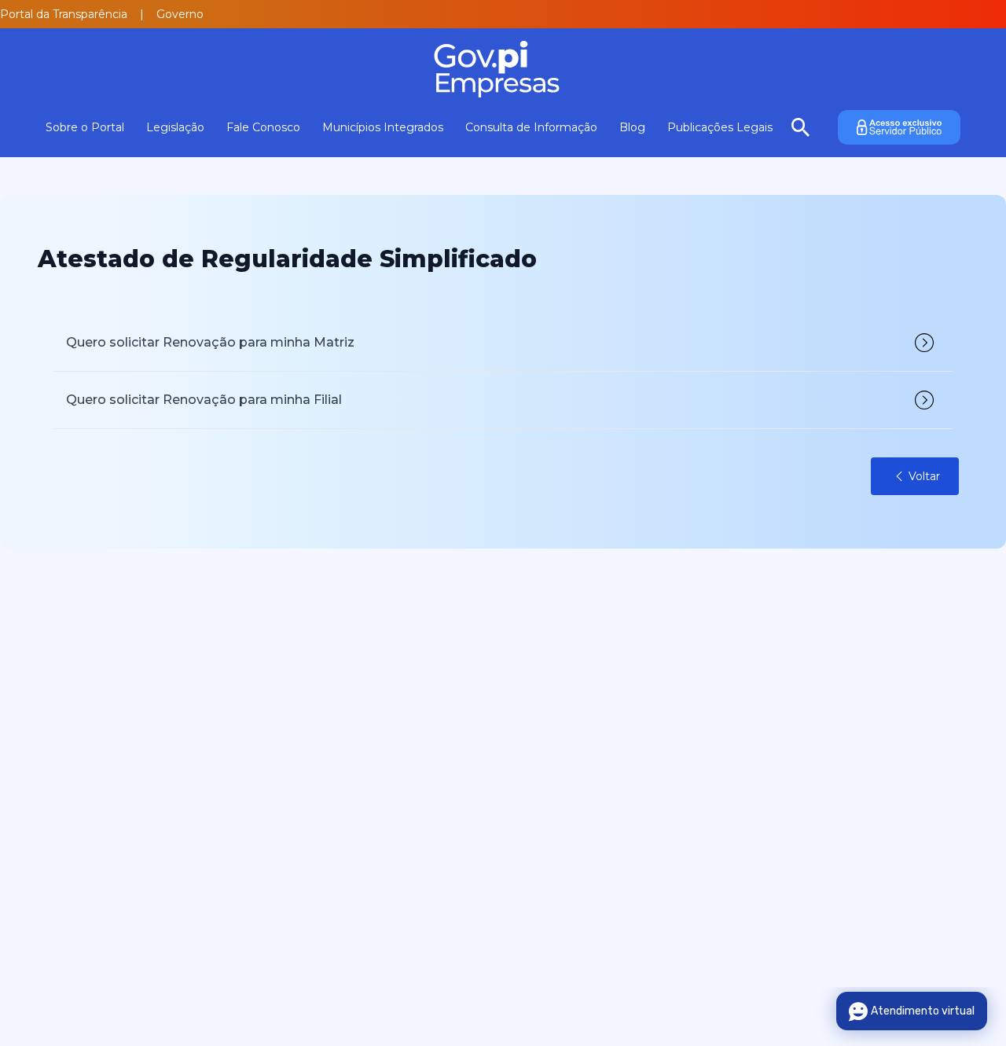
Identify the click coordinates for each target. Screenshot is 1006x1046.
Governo (180, 14)
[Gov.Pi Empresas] (503, 69)
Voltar (924, 476)
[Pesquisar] (800, 127)
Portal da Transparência (63, 14)
